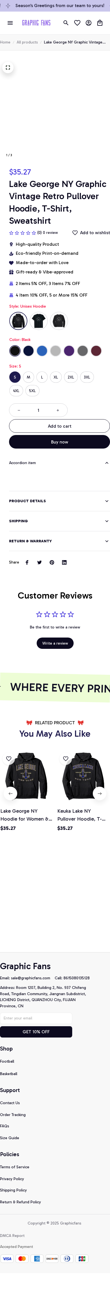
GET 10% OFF (36, 1031)
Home (5, 42)
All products (27, 42)
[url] (33, 978)
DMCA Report (12, 1235)
